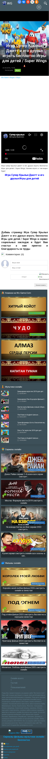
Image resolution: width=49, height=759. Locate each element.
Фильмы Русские (37, 356)
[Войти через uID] (19, 2)
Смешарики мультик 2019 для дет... (30, 391)
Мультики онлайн (13, 387)
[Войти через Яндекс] (28, 2)
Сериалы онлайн (13, 449)
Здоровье (6, 755)
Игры (18, 70)
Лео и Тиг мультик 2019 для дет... (30, 430)
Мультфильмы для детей (11, 746)
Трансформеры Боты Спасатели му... (31, 422)
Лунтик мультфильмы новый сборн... (31, 407)
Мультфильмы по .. (36, 313)
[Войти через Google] (32, 2)
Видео (12, 77)
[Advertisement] (24, 104)
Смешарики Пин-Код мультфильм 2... (31, 399)
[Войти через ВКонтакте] (24, 2)
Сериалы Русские (37, 334)
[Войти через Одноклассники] (36, 2)
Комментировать (41, 285)
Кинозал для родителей (10, 749)
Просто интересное (9, 752)
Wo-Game (5, 77)
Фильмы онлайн (13, 563)
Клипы (5, 757)
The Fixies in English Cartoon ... (28, 415)
